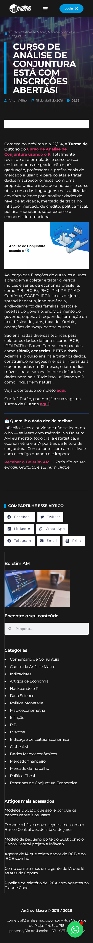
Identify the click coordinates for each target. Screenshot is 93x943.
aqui (61, 390)
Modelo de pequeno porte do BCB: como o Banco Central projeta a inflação (44, 841)
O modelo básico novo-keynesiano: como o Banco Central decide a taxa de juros (44, 827)
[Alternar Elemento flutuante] (75, 929)
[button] (45, 8)
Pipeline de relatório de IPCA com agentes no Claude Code (46, 885)
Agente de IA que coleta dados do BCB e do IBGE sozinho (45, 856)
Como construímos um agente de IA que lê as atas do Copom (44, 871)
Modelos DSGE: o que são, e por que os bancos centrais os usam (40, 812)
